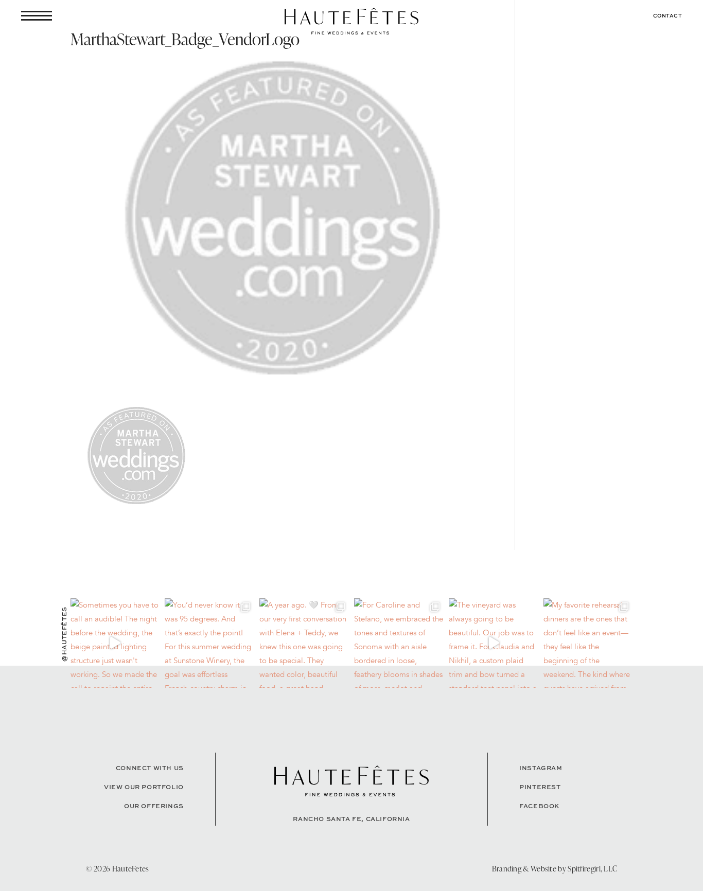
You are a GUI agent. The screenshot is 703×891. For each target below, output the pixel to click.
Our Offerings (154, 805)
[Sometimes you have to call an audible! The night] (115, 643)
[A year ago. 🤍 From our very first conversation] (304, 643)
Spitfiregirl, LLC (592, 868)
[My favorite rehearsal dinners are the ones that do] (588, 643)
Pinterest (539, 786)
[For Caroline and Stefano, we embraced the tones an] (399, 643)
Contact (667, 15)
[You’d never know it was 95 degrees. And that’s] (209, 643)
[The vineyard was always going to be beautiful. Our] (493, 643)
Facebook (539, 805)
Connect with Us (150, 767)
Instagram (540, 767)
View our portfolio (144, 786)
